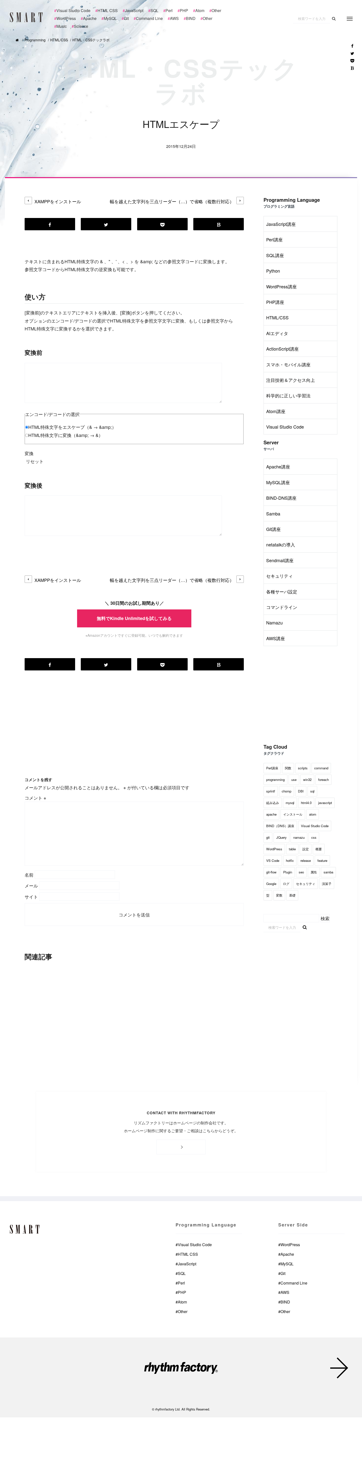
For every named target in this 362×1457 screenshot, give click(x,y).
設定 (305, 849)
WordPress (274, 849)
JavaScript (186, 1264)
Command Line (292, 1283)
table (292, 849)
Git (281, 1273)
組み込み (272, 802)
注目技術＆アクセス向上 (290, 380)
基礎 (292, 895)
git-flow (271, 872)
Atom (181, 1302)
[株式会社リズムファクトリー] (181, 1369)
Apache (286, 1254)
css (313, 837)
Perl (180, 1283)
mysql (290, 802)
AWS (283, 1292)
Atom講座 (275, 411)
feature (322, 860)
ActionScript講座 (282, 348)
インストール (292, 814)
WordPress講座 (281, 286)
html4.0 (306, 802)
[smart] (27, 17)
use (293, 779)
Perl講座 (274, 239)
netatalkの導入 (280, 544)
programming (275, 779)
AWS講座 (275, 638)
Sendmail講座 (280, 560)
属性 (314, 872)
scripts (303, 768)
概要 (318, 849)
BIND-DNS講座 (281, 498)
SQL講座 (275, 255)
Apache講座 (278, 466)
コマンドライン (281, 607)
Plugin (287, 872)
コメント (35, 797)
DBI (301, 791)
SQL (181, 1273)
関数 (288, 768)
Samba (273, 513)
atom (312, 814)
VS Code (272, 860)
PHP (181, 1292)
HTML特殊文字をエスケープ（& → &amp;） (72, 427)
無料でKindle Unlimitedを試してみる (134, 618)
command (321, 768)
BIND (284, 1302)
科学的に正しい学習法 (288, 395)
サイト (31, 896)
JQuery (281, 837)
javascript (325, 802)
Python (273, 270)
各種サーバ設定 (281, 591)
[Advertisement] (134, 732)
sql (312, 791)
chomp (286, 791)
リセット (35, 461)
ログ (286, 883)
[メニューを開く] (349, 18)
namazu (299, 837)
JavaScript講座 (281, 224)
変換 (29, 453)
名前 (29, 874)
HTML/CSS (59, 39)
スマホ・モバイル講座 (288, 364)
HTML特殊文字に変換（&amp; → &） (65, 435)
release (305, 860)
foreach (323, 779)
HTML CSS (187, 1254)
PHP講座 (275, 302)
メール (31, 885)
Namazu (274, 622)
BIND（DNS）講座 (280, 825)
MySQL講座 (278, 482)
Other (181, 1311)
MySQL (286, 1264)
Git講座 (273, 529)
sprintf (270, 791)
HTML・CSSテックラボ (91, 39)
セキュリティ (279, 576)
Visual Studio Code (285, 426)
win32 (307, 779)
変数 (279, 895)
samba (328, 872)
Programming (35, 39)
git (268, 837)
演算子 (326, 883)
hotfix (290, 860)
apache (271, 814)
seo (301, 872)
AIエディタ (277, 333)
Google (271, 883)
